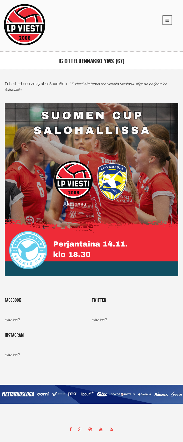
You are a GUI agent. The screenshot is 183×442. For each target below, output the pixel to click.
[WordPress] (91, 429)
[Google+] (81, 429)
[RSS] (112, 429)
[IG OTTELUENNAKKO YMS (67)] (91, 189)
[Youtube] (102, 429)
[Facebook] (70, 429)
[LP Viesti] (25, 24)
